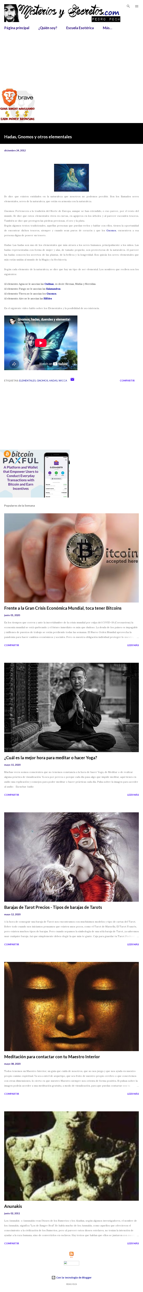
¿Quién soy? (47, 28)
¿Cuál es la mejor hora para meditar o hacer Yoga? (50, 757)
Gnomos (111, 230)
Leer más (133, 645)
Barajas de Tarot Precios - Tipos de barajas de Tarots (53, 907)
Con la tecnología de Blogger (74, 1277)
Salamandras (53, 288)
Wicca (63, 380)
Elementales (27, 380)
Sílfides (48, 298)
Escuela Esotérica (80, 28)
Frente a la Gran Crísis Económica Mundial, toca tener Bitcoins (63, 608)
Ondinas (49, 283)
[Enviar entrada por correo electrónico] (72, 380)
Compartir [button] (127, 380)
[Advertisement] (73, 57)
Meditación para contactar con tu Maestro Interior (52, 1056)
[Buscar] (128, 6)
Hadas (53, 380)
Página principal (16, 28)
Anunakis (13, 1206)
